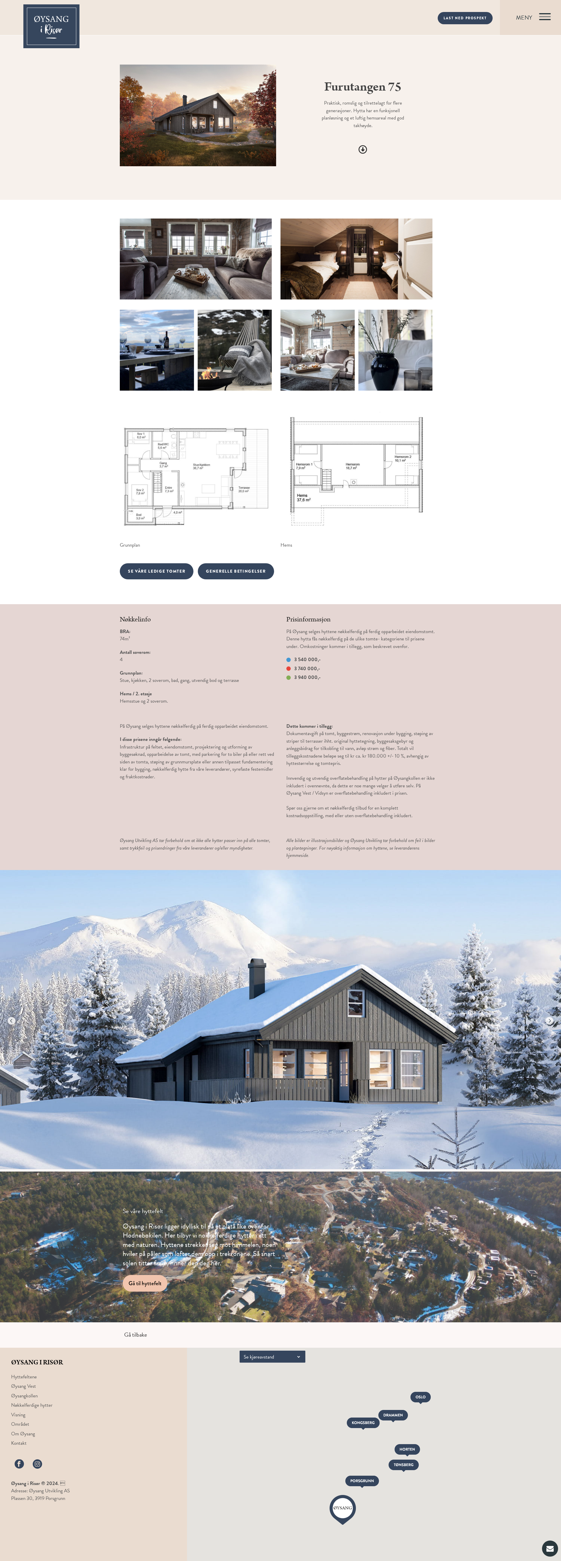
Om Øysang (23, 1433)
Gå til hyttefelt (145, 1283)
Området (20, 1424)
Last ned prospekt (465, 18)
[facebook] (19, 1464)
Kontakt (19, 1443)
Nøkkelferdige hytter (32, 1405)
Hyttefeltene (24, 1376)
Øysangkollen (24, 1395)
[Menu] (530, 17)
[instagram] (37, 1464)
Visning (18, 1414)
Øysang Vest (23, 1386)
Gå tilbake (135, 1334)
